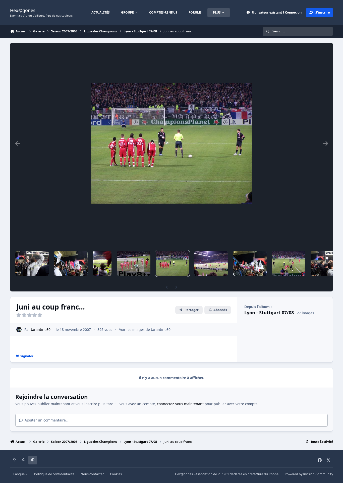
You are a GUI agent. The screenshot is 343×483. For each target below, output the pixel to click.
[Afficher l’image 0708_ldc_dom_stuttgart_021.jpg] (133, 263)
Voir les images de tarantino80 (144, 329)
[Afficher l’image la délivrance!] (32, 263)
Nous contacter (92, 474)
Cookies (116, 474)
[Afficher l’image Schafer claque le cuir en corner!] (211, 263)
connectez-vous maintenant (180, 403)
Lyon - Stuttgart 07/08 (269, 313)
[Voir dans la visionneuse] (171, 143)
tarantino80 (40, 329)
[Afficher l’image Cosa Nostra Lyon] (70, 263)
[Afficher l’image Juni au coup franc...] (172, 263)
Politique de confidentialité (54, 474)
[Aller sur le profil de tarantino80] (19, 329)
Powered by (309, 474)
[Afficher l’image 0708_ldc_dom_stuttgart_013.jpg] (288, 263)
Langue (19, 474)
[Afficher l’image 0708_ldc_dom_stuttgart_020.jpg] (102, 263)
